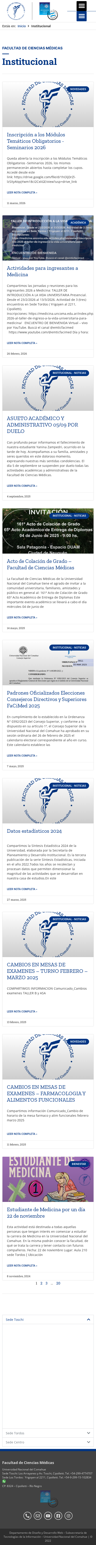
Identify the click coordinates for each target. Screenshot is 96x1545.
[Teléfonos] (27, 1516)
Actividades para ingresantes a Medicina (42, 271)
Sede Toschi (15, 1319)
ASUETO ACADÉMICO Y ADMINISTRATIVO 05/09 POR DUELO (42, 424)
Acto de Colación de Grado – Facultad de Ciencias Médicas (40, 564)
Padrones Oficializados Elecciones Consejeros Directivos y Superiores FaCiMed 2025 (47, 699)
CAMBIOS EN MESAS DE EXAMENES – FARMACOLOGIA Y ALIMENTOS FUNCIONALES (46, 1093)
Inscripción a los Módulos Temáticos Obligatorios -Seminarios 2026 (36, 141)
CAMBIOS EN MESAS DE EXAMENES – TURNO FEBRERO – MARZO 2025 (47, 971)
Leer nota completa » (22, 192)
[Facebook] (58, 1516)
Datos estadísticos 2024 (34, 831)
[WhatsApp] (4, 1482)
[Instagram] (69, 1516)
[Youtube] (48, 1516)
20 (58, 1283)
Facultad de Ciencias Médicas (28, 1462)
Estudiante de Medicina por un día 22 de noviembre (46, 1212)
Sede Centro (15, 1442)
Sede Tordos (15, 1433)
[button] (82, 6)
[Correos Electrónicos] (38, 1516)
